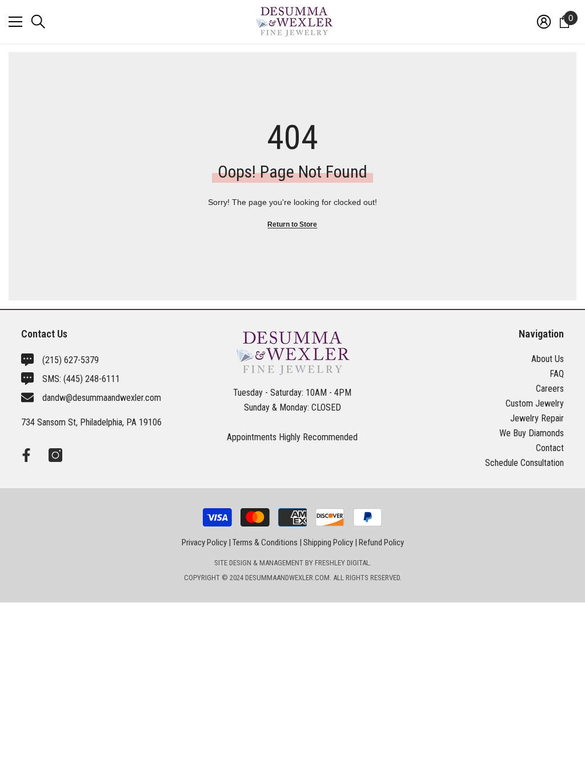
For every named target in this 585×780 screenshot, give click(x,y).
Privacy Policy (204, 542)
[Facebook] (26, 455)
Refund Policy (381, 542)
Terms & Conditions (265, 542)
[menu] (15, 22)
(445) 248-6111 (91, 378)
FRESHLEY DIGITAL (342, 562)
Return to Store (292, 224)
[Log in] (543, 21)
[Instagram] (55, 455)
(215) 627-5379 (70, 360)
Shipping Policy (328, 542)
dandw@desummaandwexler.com (101, 397)
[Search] (38, 21)
